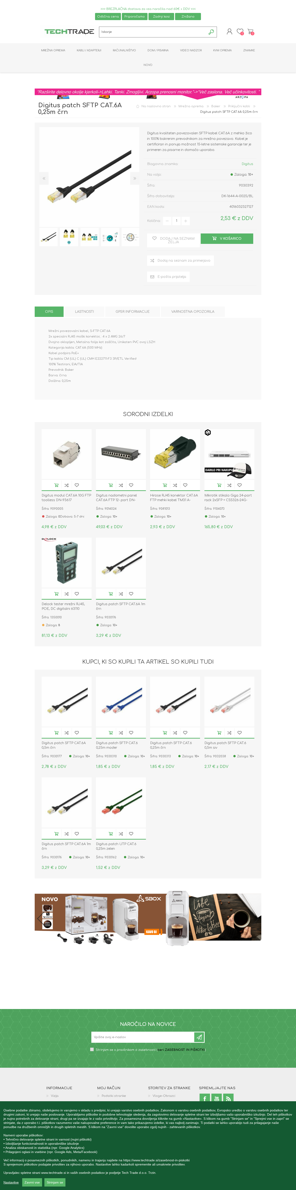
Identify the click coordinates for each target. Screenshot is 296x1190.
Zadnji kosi (161, 16)
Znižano (188, 16)
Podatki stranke (114, 1096)
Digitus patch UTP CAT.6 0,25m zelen (116, 846)
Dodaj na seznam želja (77, 485)
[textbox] (152, 32)
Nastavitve (11, 1182)
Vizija (55, 1096)
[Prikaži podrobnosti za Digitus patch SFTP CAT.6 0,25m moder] (121, 702)
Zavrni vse (32, 1182)
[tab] (49, 312)
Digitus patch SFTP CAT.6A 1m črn (120, 606)
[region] (148, 1145)
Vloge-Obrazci (164, 1096)
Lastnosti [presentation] (84, 311)
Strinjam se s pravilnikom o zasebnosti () (151, 1050)
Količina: (154, 221)
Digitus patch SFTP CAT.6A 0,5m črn (64, 745)
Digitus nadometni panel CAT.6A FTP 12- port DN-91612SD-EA (116, 500)
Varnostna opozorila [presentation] (192, 311)
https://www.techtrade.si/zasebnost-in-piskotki (156, 1160)
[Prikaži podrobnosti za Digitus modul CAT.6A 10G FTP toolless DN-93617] (67, 454)
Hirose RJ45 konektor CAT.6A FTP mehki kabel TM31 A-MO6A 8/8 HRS (174, 500)
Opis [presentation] (49, 311)
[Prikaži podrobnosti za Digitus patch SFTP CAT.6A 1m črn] (121, 563)
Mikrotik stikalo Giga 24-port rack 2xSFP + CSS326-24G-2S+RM (228, 500)
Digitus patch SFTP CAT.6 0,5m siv (225, 745)
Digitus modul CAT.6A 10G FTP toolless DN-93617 (66, 498)
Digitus (247, 164)
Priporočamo (134, 16)
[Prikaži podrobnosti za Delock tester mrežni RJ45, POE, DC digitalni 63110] (67, 563)
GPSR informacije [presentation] (133, 311)
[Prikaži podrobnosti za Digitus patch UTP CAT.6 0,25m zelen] (121, 802)
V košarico (56, 485)
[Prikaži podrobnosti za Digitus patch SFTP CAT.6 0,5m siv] (229, 702)
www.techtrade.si (53, 1173)
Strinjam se (55, 1182)
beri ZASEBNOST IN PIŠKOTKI (181, 1050)
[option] (48, 237)
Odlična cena (108, 16)
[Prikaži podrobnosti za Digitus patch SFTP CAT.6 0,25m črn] (175, 702)
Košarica (250, 31)
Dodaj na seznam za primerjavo (67, 485)
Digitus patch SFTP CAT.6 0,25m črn (171, 745)
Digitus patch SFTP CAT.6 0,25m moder (117, 745)
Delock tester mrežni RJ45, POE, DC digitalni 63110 (63, 606)
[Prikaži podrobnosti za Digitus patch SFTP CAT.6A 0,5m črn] (67, 702)
